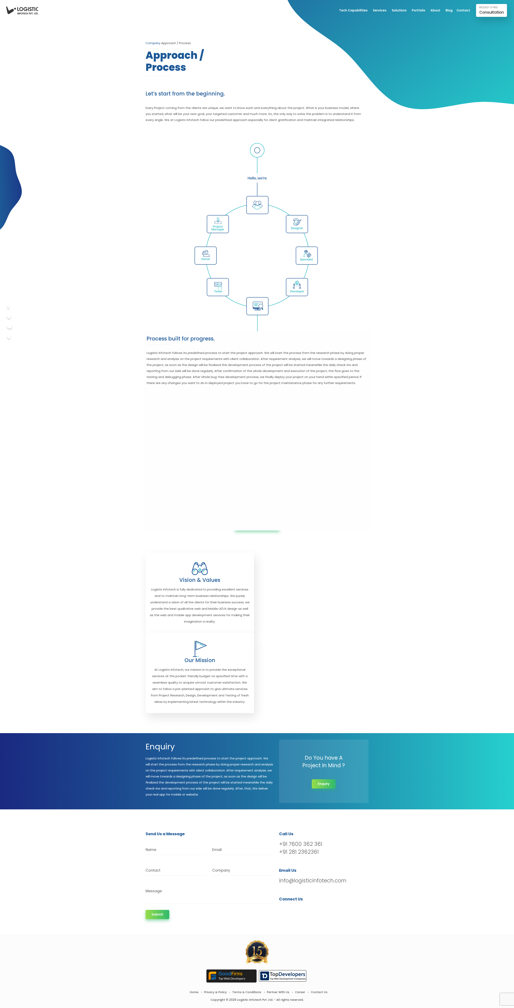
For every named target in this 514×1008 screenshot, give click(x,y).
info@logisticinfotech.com (312, 880)
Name (151, 849)
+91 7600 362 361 (300, 844)
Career (300, 992)
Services (380, 10)
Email (217, 849)
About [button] (435, 10)
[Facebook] (8, 306)
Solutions (399, 10)
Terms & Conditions (246, 992)
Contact (463, 10)
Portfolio (418, 10)
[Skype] (8, 336)
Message (154, 890)
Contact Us (319, 992)
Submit (157, 914)
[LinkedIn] (303, 909)
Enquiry (323, 784)
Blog (449, 10)
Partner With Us (278, 992)
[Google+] (9, 326)
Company (153, 43)
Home (194, 992)
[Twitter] (9, 316)
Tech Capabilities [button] (353, 10)
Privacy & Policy (215, 992)
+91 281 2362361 (299, 852)
